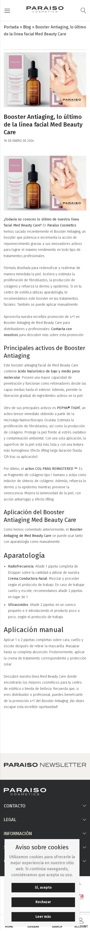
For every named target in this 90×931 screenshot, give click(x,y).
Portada (11, 27)
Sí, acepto (43, 887)
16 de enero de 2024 (19, 141)
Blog (27, 27)
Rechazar (43, 902)
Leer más (43, 917)
